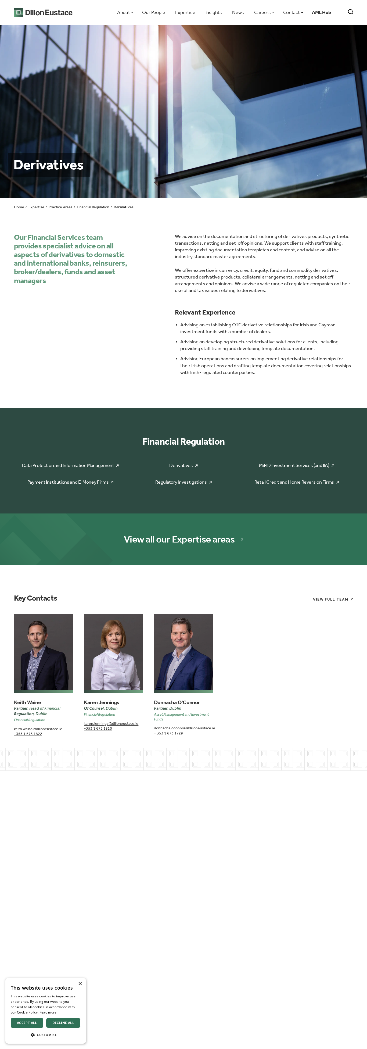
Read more (48, 1012)
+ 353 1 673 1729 (168, 733)
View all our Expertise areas (179, 539)
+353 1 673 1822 (28, 734)
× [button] (80, 984)
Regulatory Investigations (181, 482)
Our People (153, 12)
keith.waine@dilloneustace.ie (38, 729)
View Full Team (330, 599)
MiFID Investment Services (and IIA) (294, 465)
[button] (46, 1035)
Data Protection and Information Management (68, 465)
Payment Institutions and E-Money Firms (68, 482)
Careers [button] (262, 12)
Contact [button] (291, 12)
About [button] (123, 12)
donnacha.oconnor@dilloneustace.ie (183, 728)
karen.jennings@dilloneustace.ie (111, 723)
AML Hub (321, 12)
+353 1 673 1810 (98, 728)
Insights (214, 12)
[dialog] (45, 1011)
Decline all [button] (63, 1023)
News (238, 12)
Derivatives (181, 465)
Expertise (185, 12)
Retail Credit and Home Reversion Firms (294, 482)
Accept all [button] (27, 1023)
